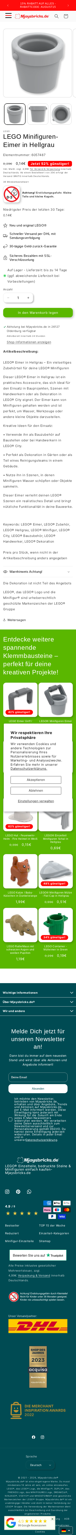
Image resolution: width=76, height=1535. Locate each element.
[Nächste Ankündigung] (68, 5)
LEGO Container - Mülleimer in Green (55, 948)
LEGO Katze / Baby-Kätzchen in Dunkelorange (20, 894)
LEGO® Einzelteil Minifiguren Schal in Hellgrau (55, 839)
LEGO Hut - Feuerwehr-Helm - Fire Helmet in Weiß (20, 837)
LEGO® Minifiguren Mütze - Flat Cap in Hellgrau (55, 894)
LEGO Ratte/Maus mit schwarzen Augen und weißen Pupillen (20, 949)
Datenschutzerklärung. (29, 769)
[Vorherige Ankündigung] (7, 5)
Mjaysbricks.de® (48, 1477)
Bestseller (12, 1225)
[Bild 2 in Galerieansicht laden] (38, 114)
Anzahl (7, 289)
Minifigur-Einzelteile (19, 1241)
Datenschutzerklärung (41, 1139)
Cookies (40, 1531)
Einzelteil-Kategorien (54, 1233)
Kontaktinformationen (56, 1525)
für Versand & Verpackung (45, 169)
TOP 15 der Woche (52, 1225)
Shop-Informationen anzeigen (29, 342)
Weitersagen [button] (16, 620)
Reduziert (12, 1233)
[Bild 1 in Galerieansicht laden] (14, 114)
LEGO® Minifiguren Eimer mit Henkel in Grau (55, 723)
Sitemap (44, 1241)
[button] (8, 16)
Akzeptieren (36, 780)
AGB (66, 1518)
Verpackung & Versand (34, 1275)
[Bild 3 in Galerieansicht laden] (61, 114)
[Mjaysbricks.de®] (11, 1528)
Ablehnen (36, 790)
